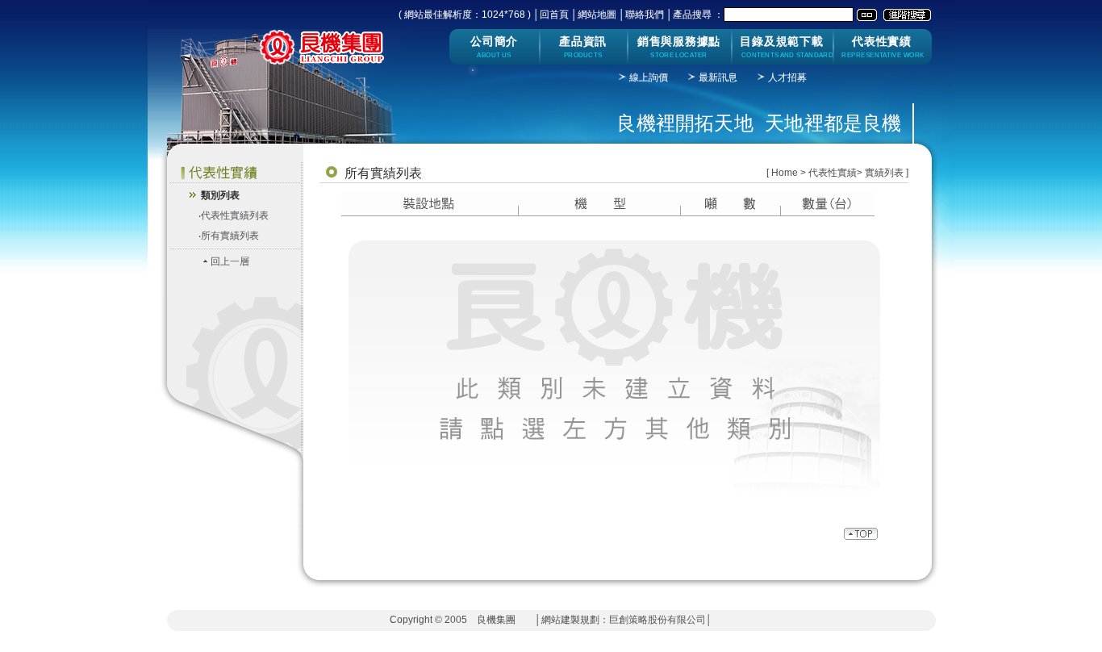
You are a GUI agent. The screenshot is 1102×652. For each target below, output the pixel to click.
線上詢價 (648, 77)
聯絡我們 (644, 14)
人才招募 (787, 77)
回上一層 (230, 261)
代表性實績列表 (235, 215)
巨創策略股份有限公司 (657, 619)
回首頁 (554, 14)
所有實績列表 (230, 235)
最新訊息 (718, 77)
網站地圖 (597, 14)
